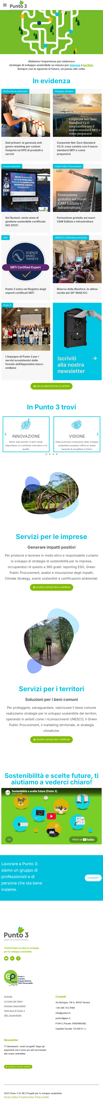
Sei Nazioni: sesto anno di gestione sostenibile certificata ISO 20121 (25, 221)
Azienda (8, 996)
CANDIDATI (93, 878)
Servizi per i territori (51, 689)
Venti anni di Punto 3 (14, 1010)
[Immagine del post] (25, 115)
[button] (46, 454)
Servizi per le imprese (51, 537)
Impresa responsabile (15, 1006)
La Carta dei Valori (13, 1001)
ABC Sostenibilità (12, 1015)
